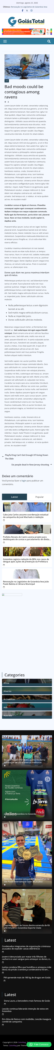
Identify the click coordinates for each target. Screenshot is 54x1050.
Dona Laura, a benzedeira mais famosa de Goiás (27, 1001)
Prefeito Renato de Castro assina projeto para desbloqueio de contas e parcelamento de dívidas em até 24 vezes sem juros (26, 538)
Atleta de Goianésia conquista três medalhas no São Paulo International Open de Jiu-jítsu (26, 880)
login (24, 480)
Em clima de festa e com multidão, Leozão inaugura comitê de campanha (26, 1020)
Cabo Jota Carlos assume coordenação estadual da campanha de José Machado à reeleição (25, 516)
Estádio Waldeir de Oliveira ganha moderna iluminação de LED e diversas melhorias (24, 761)
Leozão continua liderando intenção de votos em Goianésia (25, 1010)
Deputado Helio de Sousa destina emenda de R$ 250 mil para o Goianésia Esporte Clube (27, 926)
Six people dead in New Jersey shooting (30, 464)
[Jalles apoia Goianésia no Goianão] (27, 795)
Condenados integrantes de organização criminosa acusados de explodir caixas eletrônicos (26, 947)
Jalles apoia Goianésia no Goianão (20, 814)
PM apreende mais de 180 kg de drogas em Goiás (27, 977)
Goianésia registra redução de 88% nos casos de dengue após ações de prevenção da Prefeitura (26, 560)
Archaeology (9, 699)
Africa (6, 683)
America (7, 691)
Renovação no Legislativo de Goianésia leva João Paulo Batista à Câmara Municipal (29, 8)
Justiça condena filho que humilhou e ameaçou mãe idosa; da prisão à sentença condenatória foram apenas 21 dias (26, 968)
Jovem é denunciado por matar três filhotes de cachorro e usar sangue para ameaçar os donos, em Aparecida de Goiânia (26, 958)
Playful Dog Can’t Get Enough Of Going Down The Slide (26, 457)
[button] (38, 1044)
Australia (8, 715)
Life (7, 81)
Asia (5, 707)
